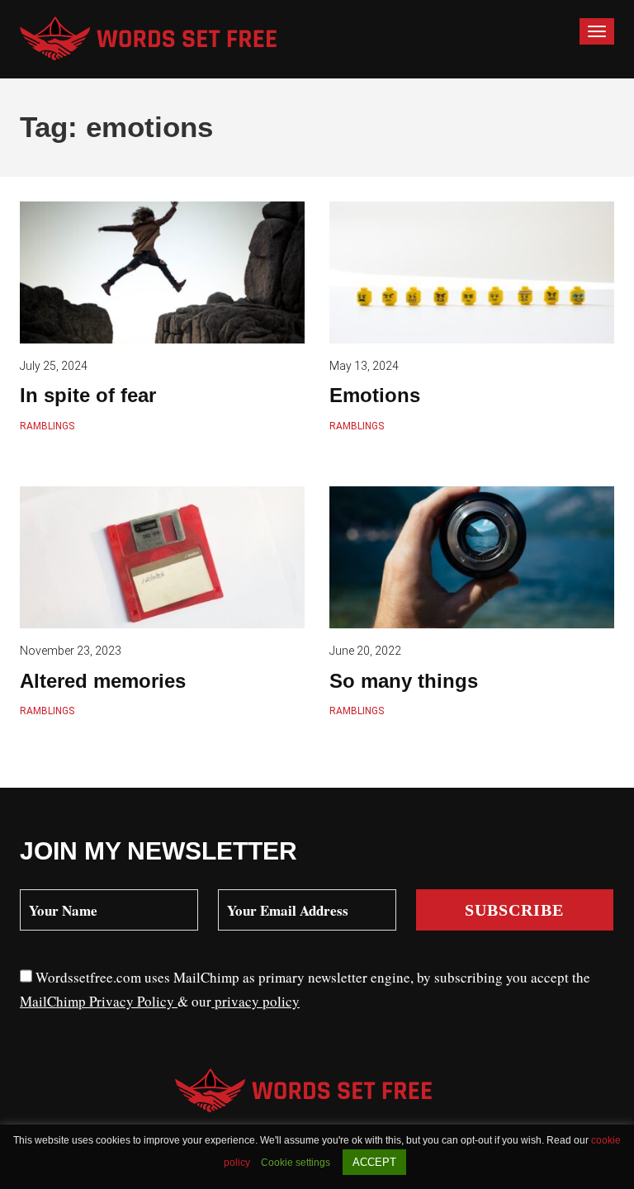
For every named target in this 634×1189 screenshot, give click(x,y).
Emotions (374, 395)
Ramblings (47, 426)
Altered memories (103, 681)
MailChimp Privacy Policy (98, 1001)
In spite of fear (88, 395)
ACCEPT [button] (374, 1162)
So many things (403, 681)
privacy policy (255, 1001)
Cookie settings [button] (295, 1162)
